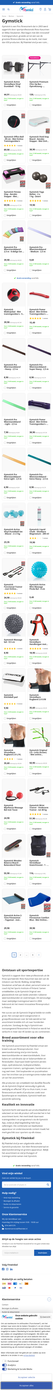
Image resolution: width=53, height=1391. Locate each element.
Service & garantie (11, 1207)
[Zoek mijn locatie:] (36, 9)
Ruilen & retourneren (12, 1204)
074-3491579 (10, 1225)
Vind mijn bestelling (12, 1197)
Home (4, 16)
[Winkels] (40, 9)
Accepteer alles (26, 1385)
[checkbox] (9, 1361)
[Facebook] (3, 1269)
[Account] (45, 9)
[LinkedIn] (11, 1269)
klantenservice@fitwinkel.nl (16, 1228)
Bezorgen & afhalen (12, 1201)
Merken (11, 16)
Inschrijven (42, 1253)
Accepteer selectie (26, 1377)
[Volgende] (38, 954)
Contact (5, 1304)
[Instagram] (7, 1269)
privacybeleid (29, 1355)
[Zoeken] (8, 9)
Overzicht (46, 1317)
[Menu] (3, 9)
